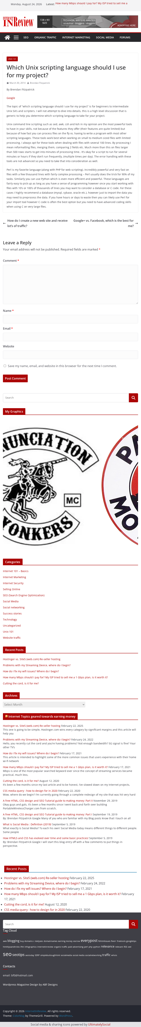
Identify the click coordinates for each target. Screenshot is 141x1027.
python (96, 947)
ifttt (22, 947)
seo (7, 954)
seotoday (29, 955)
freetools (121, 941)
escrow (76, 941)
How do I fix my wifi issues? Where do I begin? (31, 671)
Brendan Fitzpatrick (40, 82)
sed (129, 947)
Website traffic (12, 637)
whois (114, 955)
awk (5, 941)
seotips (18, 954)
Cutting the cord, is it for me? (21, 683)
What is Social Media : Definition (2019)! (27, 824)
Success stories (12, 613)
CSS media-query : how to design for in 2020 (30, 790)
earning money (65, 941)
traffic (106, 955)
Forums (125, 37)
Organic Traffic (45, 37)
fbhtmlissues (104, 941)
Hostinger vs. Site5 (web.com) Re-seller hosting (31, 659)
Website (8, 346)
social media (78, 955)
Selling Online (11, 589)
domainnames (50, 941)
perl (86, 947)
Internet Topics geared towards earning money (41, 716)
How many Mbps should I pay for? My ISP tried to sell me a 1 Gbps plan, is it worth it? (55, 677)
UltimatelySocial (99, 1024)
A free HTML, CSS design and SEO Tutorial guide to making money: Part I (47, 814)
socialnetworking (93, 955)
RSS (125, 947)
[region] (70, 485)
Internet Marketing (76, 37)
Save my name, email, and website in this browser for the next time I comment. (62, 366)
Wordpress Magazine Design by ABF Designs (30, 984)
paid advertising (75, 947)
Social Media (105, 37)
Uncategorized (12, 625)
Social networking (14, 607)
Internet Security (13, 583)
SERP (37, 955)
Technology (10, 619)
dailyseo (39, 941)
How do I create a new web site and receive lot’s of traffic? (37, 223)
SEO (26, 37)
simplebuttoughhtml (50, 955)
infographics (31, 947)
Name (8, 311)
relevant (119, 947)
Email (8, 328)
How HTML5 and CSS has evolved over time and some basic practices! (45, 838)
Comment (11, 261)
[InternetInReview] (7, 37)
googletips (131, 941)
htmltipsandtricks (11, 947)
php (91, 947)
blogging (13, 941)
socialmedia (66, 955)
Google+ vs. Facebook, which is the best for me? (103, 223)
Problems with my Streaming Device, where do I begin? (36, 665)
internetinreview (45, 947)
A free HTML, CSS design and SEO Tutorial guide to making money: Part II (48, 800)
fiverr (113, 941)
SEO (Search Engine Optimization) (23, 595)
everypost (89, 940)
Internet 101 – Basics (15, 571)
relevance (107, 946)
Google (11, 98)
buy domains (26, 941)
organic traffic (60, 947)
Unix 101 (12, 59)
